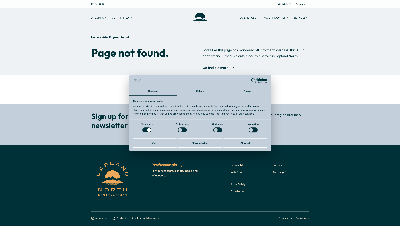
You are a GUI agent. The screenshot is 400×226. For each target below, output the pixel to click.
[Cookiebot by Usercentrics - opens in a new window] (253, 80)
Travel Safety (238, 184)
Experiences (237, 191)
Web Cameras (238, 172)
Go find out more (215, 68)
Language (283, 3)
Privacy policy (285, 218)
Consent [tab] (153, 91)
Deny (155, 143)
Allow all (245, 143)
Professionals (97, 3)
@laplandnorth (102, 218)
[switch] (182, 129)
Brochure (278, 165)
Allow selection (200, 143)
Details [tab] (200, 91)
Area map (278, 172)
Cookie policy (302, 218)
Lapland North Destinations (146, 218)
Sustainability (238, 165)
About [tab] (247, 91)
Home (95, 37)
